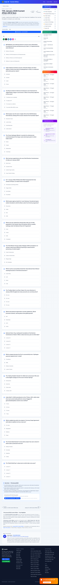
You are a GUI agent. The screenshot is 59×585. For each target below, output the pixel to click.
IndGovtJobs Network (11, 581)
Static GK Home (34, 576)
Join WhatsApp (6, 561)
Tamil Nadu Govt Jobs (49, 559)
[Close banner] (56, 579)
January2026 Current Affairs (18, 526)
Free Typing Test (48, 561)
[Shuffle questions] (4, 36)
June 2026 (18, 552)
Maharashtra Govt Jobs (49, 554)
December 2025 (19, 562)
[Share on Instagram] (13, 39)
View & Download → (47, 582)
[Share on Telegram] (8, 39)
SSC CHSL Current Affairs (35, 554)
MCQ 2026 (18, 566)
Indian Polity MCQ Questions (36, 574)
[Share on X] (6, 39)
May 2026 (18, 554)
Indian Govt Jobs (48, 550)
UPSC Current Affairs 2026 (36, 551)
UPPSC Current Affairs (35, 568)
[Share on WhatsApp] (4, 39)
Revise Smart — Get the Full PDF (22, 31)
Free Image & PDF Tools (49, 552)
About (46, 565)
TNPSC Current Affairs (35, 564)
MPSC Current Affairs (35, 562)
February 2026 (19, 559)
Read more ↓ (5, 26)
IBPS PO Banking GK (34, 558)
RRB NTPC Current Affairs (35, 556)
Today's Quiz (18, 550)
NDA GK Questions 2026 (35, 570)
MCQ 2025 (18, 568)
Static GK (55, 1)
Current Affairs (49, 1)
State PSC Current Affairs (35, 572)
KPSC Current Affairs (34, 566)
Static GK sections (6, 527)
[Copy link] (15, 39)
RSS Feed (47, 572)
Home (44, 1)
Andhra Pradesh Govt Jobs (50, 557)
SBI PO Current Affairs (35, 560)
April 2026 (18, 555)
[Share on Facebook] (11, 39)
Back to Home (6, 6)
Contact (46, 570)
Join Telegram (6, 559)
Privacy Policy (47, 569)
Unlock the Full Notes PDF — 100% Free (13, 498)
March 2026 (18, 557)
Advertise (47, 567)
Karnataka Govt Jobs (49, 556)
